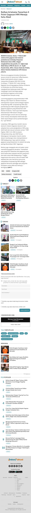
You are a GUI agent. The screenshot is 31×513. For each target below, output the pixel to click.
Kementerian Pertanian (7, 339)
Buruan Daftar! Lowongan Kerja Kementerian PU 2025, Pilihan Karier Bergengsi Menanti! (16, 439)
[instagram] (17, 466)
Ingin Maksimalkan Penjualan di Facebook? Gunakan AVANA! (15, 402)
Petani (21, 333)
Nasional (9, 9)
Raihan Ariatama (6, 174)
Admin (11, 23)
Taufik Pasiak (17, 174)
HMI (3, 171)
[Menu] (2, 2)
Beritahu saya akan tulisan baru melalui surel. (13, 307)
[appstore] (12, 472)
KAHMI (8, 171)
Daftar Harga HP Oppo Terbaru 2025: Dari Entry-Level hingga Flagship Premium (17, 382)
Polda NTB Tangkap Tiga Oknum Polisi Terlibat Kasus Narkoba (19, 367)
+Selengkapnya (26, 374)
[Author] (2, 23)
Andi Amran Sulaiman (13, 333)
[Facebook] (2, 28)
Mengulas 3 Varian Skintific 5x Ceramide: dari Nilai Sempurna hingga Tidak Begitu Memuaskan (18, 448)
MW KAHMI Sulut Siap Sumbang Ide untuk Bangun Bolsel (7, 213)
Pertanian (4, 333)
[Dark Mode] (26, 2)
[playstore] (18, 472)
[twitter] (12, 466)
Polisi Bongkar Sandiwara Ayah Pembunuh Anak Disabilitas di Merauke (19, 265)
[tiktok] (21, 466)
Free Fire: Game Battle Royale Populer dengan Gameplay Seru (17, 409)
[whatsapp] (14, 466)
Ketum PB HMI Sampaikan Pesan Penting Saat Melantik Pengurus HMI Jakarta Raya (22, 198)
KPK (26, 333)
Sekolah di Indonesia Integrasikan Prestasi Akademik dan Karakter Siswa (20, 226)
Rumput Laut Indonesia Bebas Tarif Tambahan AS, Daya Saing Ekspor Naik (19, 246)
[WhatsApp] (8, 28)
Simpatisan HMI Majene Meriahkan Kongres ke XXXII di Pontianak (8, 196)
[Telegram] (10, 28)
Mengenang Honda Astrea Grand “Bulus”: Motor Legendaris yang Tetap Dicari (17, 423)
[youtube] (19, 466)
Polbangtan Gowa (6, 336)
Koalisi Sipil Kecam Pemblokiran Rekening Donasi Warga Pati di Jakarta (19, 236)
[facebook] (10, 466)
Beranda (3, 9)
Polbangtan (14, 336)
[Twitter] (5, 28)
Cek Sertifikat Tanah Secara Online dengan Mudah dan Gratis (16, 389)
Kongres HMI (15, 171)
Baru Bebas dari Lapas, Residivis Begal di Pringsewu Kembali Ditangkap (19, 358)
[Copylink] (13, 28)
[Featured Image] (15, 52)
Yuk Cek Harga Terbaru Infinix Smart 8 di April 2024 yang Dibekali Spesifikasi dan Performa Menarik (17, 431)
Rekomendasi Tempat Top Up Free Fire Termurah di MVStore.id (17, 395)
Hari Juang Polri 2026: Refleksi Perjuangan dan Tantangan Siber (19, 255)
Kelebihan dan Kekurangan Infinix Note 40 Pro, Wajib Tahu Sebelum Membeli (17, 415)
